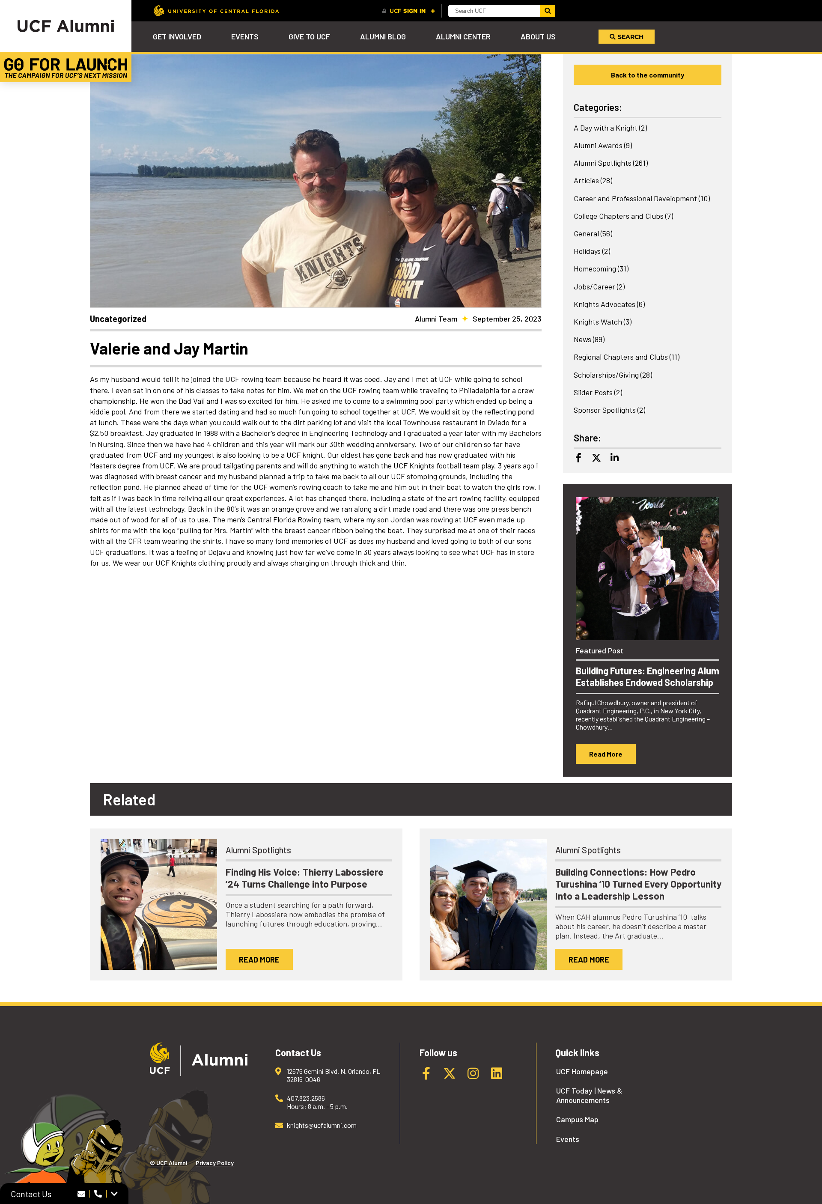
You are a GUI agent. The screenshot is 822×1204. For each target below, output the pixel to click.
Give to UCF (309, 36)
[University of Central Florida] (216, 10)
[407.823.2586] (98, 1194)
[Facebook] (578, 457)
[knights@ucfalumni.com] (81, 1194)
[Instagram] (473, 1073)
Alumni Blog (383, 36)
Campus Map (577, 1119)
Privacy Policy (215, 1162)
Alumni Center (463, 36)
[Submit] (547, 11)
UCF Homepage (582, 1071)
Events (245, 36)
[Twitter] (596, 457)
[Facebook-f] (426, 1073)
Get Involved (177, 36)
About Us (538, 36)
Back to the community (647, 75)
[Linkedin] (614, 457)
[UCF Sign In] (408, 11)
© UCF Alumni (168, 1162)
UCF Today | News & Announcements (589, 1095)
